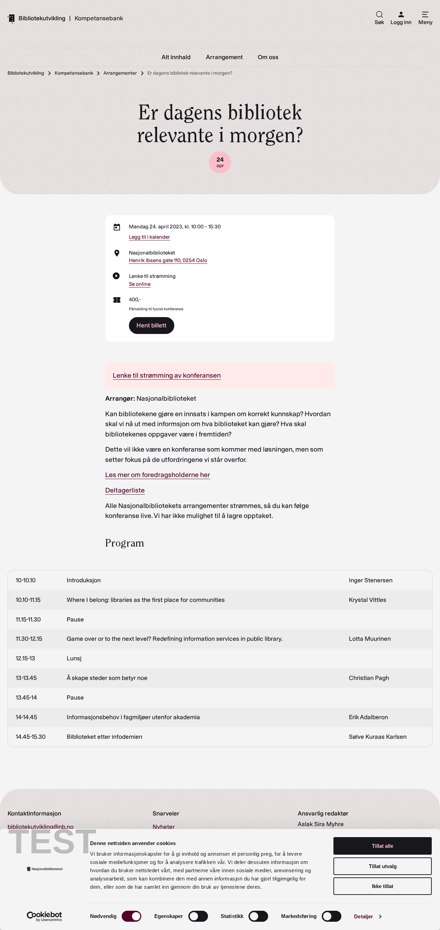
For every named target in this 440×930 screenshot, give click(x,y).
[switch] (198, 916)
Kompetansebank (99, 18)
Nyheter (164, 826)
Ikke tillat (382, 886)
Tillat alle (382, 846)
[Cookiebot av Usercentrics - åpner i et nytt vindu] (44, 916)
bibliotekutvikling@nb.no (41, 826)
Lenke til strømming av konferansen (167, 375)
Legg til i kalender (149, 237)
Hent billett (151, 325)
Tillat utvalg (383, 866)
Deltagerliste (125, 490)
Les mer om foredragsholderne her (157, 475)
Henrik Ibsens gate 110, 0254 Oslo (168, 260)
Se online (140, 284)
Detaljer (363, 916)
